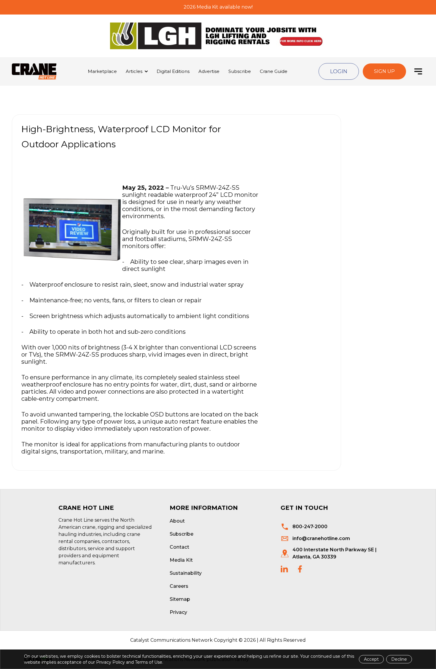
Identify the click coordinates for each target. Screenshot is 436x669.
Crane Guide (273, 71)
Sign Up (384, 71)
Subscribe (239, 71)
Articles (134, 71)
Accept (371, 659)
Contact (179, 547)
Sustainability (186, 573)
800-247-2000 (309, 526)
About (177, 521)
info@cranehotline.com (321, 538)
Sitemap (180, 599)
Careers (179, 586)
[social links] (284, 569)
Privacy (178, 612)
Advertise (208, 71)
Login (338, 71)
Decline (399, 659)
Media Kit (181, 560)
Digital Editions (173, 71)
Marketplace (102, 71)
